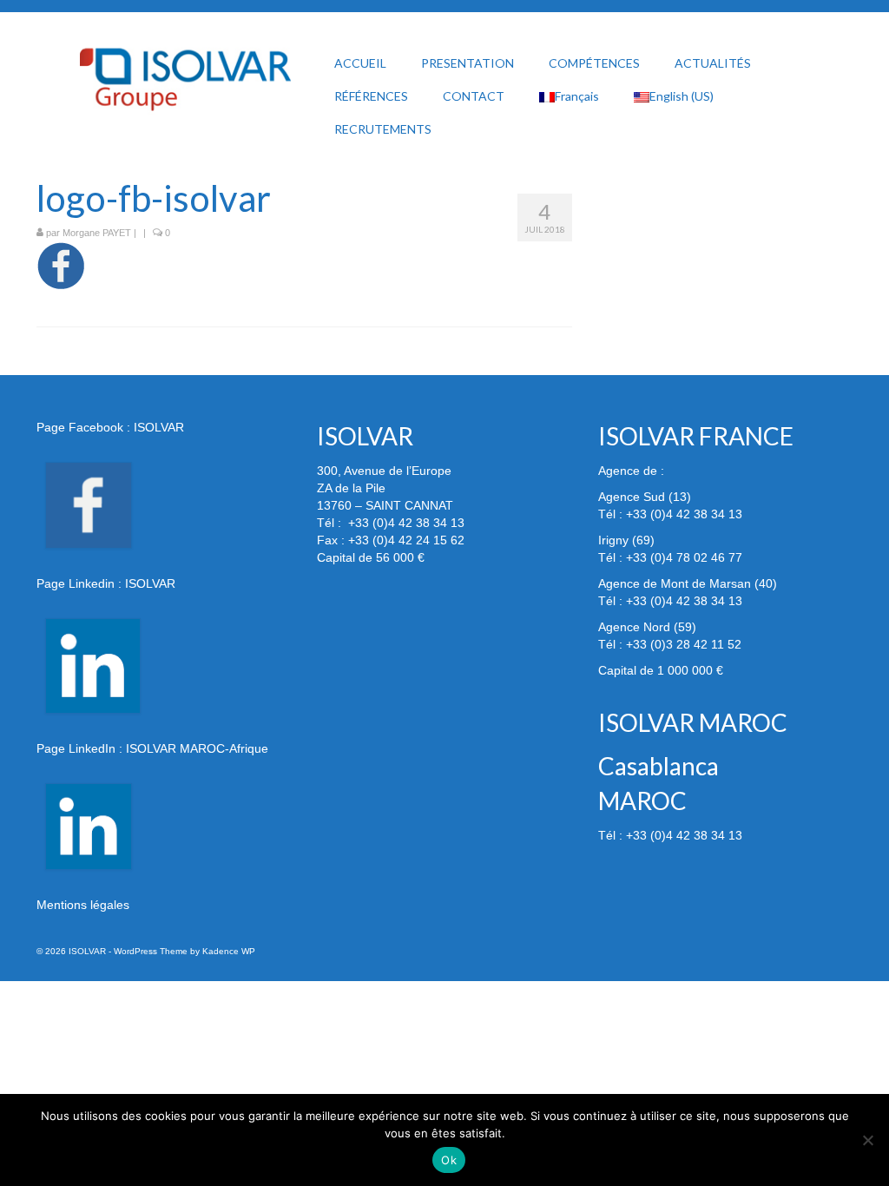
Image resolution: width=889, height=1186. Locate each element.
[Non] (867, 1140)
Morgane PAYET (97, 232)
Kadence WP (228, 951)
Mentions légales (82, 905)
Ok (449, 1160)
